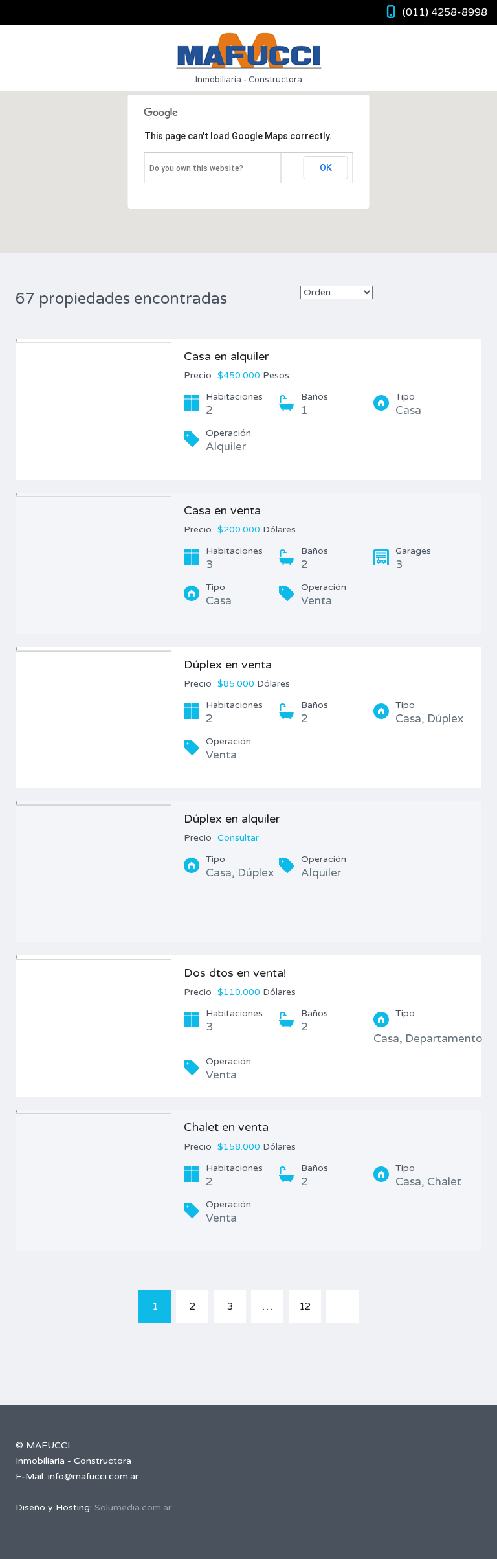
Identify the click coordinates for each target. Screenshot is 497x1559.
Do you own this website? (196, 168)
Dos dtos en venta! (235, 973)
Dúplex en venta (228, 664)
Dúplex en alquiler (232, 819)
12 (305, 1306)
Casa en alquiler (226, 356)
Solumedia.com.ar (132, 1507)
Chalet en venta (226, 1127)
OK (326, 168)
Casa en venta (222, 510)
